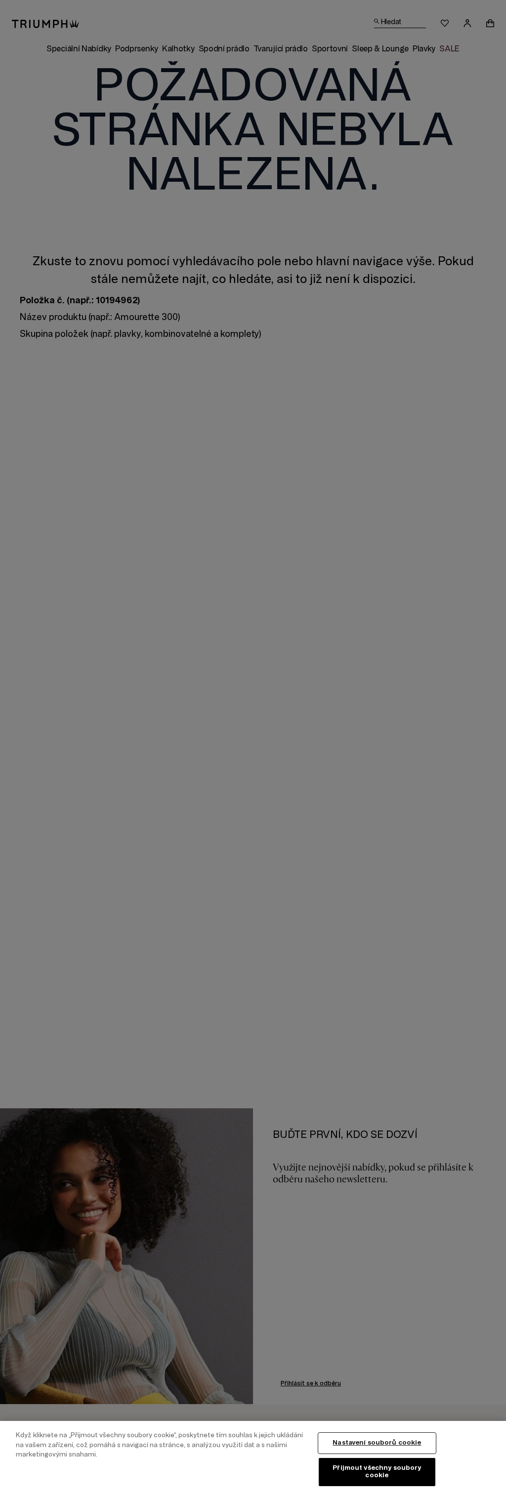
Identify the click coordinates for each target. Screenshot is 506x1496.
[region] (253, 1458)
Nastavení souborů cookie (377, 1442)
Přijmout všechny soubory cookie (377, 1471)
